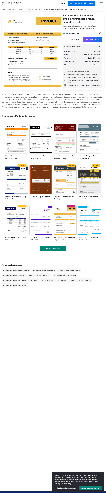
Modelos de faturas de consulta (65, 275)
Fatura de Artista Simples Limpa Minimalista (41, 237)
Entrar (62, 3)
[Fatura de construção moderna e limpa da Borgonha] (65, 138)
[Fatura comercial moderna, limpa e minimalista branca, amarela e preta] (65, 220)
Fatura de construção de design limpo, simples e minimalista (65, 197)
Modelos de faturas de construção (15, 285)
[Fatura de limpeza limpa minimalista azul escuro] (89, 138)
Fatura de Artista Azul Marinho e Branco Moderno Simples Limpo (16, 237)
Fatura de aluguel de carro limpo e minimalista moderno (89, 237)
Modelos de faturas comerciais (13, 275)
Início (3, 9)
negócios (37, 9)
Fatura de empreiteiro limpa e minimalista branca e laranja (16, 156)
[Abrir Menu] (101, 3)
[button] (72, 39)
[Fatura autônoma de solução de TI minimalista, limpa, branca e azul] (16, 179)
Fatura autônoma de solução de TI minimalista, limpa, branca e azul (16, 197)
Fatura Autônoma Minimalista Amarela (89, 197)
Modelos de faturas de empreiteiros (54, 280)
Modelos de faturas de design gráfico (16, 270)
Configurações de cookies (66, 488)
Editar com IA (94, 39)
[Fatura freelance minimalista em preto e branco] (41, 138)
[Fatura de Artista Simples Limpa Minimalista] (41, 220)
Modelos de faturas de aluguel (80, 280)
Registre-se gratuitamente (81, 3)
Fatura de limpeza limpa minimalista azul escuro (89, 156)
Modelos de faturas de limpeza (69, 270)
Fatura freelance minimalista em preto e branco (41, 156)
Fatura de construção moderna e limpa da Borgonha (65, 156)
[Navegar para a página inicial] (11, 3)
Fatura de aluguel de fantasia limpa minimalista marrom (41, 197)
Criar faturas (12, 9)
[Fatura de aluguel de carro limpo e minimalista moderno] (89, 220)
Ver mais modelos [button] (53, 248)
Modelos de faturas (25, 9)
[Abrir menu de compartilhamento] (99, 33)
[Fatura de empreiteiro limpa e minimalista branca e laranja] (16, 138)
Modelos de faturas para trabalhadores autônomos (20, 280)
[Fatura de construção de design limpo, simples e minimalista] (65, 179)
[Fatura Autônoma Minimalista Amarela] (89, 179)
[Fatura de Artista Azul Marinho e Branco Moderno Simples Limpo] (16, 220)
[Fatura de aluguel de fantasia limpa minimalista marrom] (41, 179)
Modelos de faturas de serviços (44, 270)
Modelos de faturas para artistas (39, 275)
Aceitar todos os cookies (90, 488)
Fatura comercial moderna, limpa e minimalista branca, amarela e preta (65, 237)
